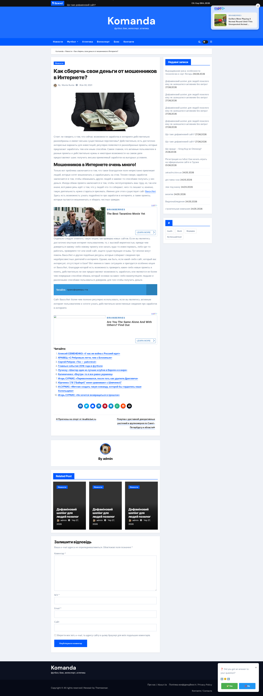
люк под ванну (172, 187)
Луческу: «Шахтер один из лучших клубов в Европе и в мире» (92, 370)
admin (108, 459)
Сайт (56, 621)
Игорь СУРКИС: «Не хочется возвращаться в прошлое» (89, 395)
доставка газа (172, 179)
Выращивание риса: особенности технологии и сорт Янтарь (182, 72)
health (169, 231)
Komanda (131, 21)
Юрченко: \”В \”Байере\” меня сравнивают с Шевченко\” (90, 382)
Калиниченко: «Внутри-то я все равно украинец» (85, 374)
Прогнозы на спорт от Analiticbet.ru (77, 419)
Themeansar (101, 687)
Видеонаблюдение (175, 201)
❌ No (247, 686)
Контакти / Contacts (202, 690)
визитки (169, 194)
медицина (191, 231)
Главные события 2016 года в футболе (80, 365)
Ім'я (57, 594)
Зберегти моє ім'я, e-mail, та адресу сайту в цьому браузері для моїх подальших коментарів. (103, 635)
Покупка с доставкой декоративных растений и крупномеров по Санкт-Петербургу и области (136, 423)
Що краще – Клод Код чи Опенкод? (183, 148)
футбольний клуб (174, 237)
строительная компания (177, 208)
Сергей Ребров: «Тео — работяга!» (77, 361)
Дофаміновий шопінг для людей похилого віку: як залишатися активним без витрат (187, 83)
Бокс (116, 41)
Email (57, 608)
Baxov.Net (150, 191)
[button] (211, 42)
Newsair (88, 687)
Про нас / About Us (157, 684)
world (179, 231)
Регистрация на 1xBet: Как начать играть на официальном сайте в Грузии (186, 161)
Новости (58, 41)
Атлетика (87, 41)
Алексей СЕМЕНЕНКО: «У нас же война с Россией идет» (89, 353)
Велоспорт (103, 41)
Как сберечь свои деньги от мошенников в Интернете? (105, 74)
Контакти (129, 41)
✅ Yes (229, 686)
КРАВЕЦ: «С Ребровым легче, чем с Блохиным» (85, 357)
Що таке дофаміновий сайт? (180, 134)
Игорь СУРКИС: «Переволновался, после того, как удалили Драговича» (98, 378)
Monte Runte (68, 85)
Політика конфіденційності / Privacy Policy (190, 684)
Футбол (72, 41)
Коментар (60, 553)
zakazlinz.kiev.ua (173, 172)
